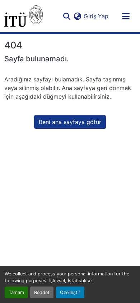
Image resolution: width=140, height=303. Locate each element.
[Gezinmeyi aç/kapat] (126, 16)
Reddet (42, 292)
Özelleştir (70, 292)
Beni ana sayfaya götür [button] (70, 122)
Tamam (16, 292)
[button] (23, 16)
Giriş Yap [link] (96, 16)
